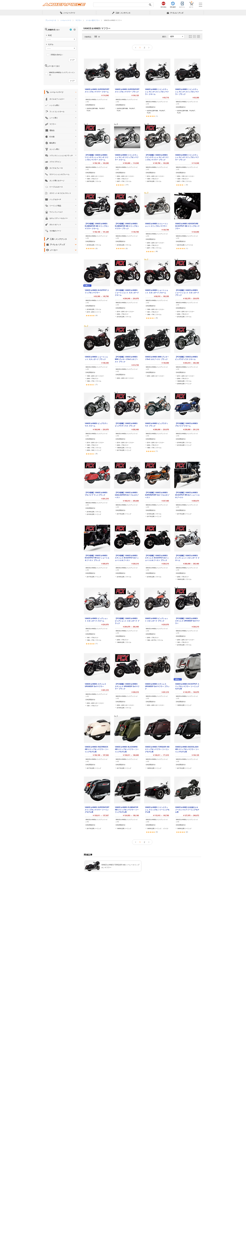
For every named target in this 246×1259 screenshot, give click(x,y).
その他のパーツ (55, 230)
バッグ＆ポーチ (55, 199)
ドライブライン (55, 161)
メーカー (54, 250)
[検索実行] (150, 4)
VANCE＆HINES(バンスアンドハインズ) (62, 73)
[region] (123, 20)
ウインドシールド (56, 212)
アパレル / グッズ (57, 244)
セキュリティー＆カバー (58, 218)
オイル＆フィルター (56, 99)
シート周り (53, 118)
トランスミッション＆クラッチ (61, 155)
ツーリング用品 (55, 205)
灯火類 (51, 136)
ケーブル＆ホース (56, 187)
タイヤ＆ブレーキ (56, 168)
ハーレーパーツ (56, 92)
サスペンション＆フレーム (59, 174)
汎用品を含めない (57, 54)
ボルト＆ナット (55, 224)
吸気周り (52, 143)
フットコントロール (56, 111)
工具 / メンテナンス (58, 239)
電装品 (51, 130)
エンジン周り (54, 149)
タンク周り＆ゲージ (56, 180)
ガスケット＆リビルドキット (60, 193)
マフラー (52, 124)
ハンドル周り (54, 105)
